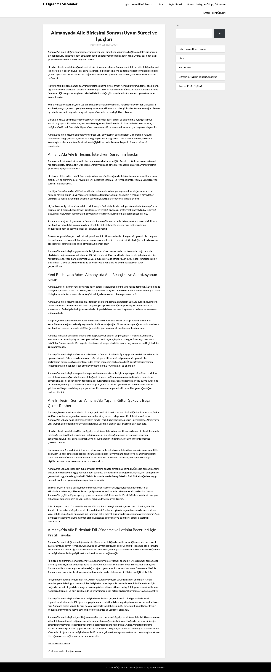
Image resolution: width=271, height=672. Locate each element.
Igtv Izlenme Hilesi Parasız (138, 4)
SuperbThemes (157, 667)
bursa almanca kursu (59, 643)
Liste (160, 4)
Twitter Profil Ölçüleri (214, 12)
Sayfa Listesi (175, 4)
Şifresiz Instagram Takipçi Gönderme (206, 4)
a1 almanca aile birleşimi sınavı (64, 650)
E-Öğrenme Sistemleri (60, 4)
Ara (178, 25)
